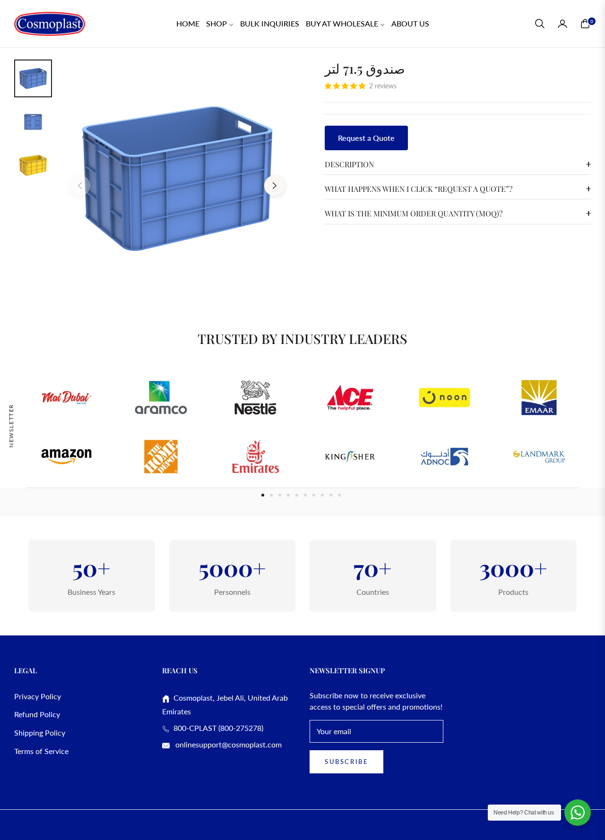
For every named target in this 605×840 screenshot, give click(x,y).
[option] (177, 178)
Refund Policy (37, 714)
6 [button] (305, 495)
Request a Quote (366, 137)
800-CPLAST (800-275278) (216, 727)
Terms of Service (41, 750)
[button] (539, 23)
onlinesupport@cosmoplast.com (227, 744)
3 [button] (279, 495)
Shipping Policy (39, 732)
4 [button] (288, 495)
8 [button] (322, 495)
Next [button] (274, 185)
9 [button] (330, 495)
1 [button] (262, 495)
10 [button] (339, 495)
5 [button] (296, 495)
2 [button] (271, 495)
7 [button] (313, 495)
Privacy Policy (37, 696)
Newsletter (11, 425)
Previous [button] (79, 185)
